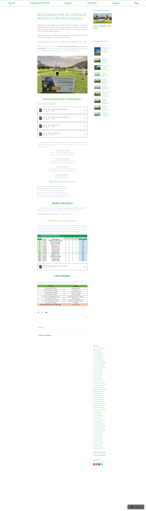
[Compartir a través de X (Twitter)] (42, 312)
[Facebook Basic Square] (99, 464)
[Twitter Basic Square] (102, 464)
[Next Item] (109, 18)
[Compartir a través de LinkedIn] (46, 312)
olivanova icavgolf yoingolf (99, 455)
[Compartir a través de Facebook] (38, 312)
